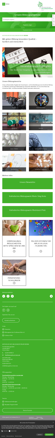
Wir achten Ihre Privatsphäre (27, 422)
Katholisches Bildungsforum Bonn (15, 344)
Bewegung (14, 128)
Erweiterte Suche (27, 30)
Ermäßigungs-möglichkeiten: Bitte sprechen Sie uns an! (14, 244)
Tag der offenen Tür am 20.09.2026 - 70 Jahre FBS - (41, 243)
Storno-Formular (27, 410)
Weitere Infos (7, 175)
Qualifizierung (14, 169)
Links (3, 326)
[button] (53, 15)
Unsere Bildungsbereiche (11, 81)
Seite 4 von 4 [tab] (31, 76)
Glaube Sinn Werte (40, 107)
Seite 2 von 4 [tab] (26, 76)
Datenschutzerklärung (42, 428)
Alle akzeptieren (49, 434)
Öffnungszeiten (7, 372)
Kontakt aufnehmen (10, 320)
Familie (14, 107)
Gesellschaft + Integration (41, 169)
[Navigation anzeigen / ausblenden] (3, 4)
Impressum (3, 436)
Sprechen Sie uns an (8, 314)
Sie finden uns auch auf (9, 306)
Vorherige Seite (5, 62)
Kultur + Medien (14, 148)
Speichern (40, 434)
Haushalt (41, 128)
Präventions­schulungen (14, 279)
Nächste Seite (49, 62)
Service (4, 398)
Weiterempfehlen (7, 292)
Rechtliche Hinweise (18, 436)
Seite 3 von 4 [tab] (29, 76)
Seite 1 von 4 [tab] (24, 76)
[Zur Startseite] (38, 6)
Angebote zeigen (27, 25)
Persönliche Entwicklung (41, 148)
